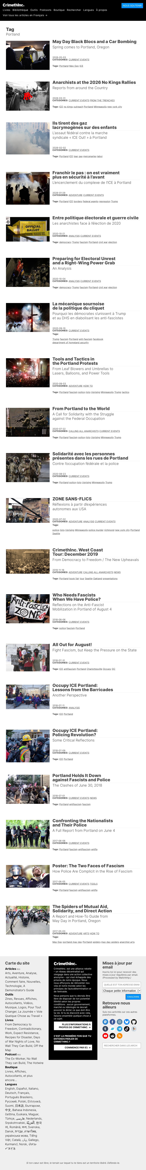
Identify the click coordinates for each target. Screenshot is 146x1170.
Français (23, 1093)
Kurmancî (11, 1144)
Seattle (56, 533)
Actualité (11, 977)
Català (16, 1140)
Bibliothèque (20, 10)
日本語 (19, 1105)
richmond (109, 530)
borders (78, 201)
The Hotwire (35, 1063)
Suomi (9, 1105)
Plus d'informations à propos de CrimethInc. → (75, 1026)
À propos (101, 10)
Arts (86, 933)
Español (21, 1088)
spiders (97, 942)
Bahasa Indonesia (24, 1110)
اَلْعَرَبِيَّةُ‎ (31, 1123)
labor (100, 156)
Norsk (23, 1144)
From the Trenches (102, 100)
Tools (94, 883)
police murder (96, 530)
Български (32, 1105)
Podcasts (45, 10)
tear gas (78, 156)
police (81, 392)
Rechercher (74, 10)
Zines (8, 998)
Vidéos (28, 1003)
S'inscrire (133, 997)
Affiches (31, 998)
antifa (94, 849)
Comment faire (15, 981)
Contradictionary (30, 1028)
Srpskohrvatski (15, 1123)
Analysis (74, 235)
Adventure (76, 195)
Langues (88, 10)
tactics (125, 392)
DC (113, 668)
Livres (6, 10)
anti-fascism (85, 339)
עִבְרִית (19, 1131)
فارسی (20, 1118)
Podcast (11, 1054)
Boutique (59, 10)
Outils (34, 10)
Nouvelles (33, 981)
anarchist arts (127, 942)
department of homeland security (70, 342)
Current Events (79, 59)
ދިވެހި (24, 1140)
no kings (68, 106)
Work (8, 1033)
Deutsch (10, 1093)
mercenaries (89, 156)
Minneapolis (100, 106)
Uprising (95, 392)
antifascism (70, 668)
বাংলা (24, 1127)
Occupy (107, 668)
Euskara (21, 1114)
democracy (65, 242)
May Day (74, 65)
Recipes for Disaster (18, 1037)
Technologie (13, 986)
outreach (78, 106)
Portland (64, 65)
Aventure (18, 973)
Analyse (31, 973)
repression (104, 201)
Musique (11, 1007)
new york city (114, 106)
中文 (8, 1110)
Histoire (24, 977)
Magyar (33, 1114)
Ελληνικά (34, 1101)
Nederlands (33, 1118)
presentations (110, 578)
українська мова (16, 1135)
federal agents (90, 201)
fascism (84, 242)
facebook (98, 339)
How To (88, 385)
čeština (10, 1114)
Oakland (97, 578)
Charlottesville (94, 668)
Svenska (33, 1127)
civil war (103, 242)
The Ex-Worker (15, 1058)
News (117, 572)
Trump (114, 201)
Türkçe (9, 1118)
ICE (81, 65)
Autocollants (13, 1003)
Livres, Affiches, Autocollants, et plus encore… (19, 1076)
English (10, 1088)
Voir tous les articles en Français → (25, 15)
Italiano (33, 1088)
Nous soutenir (132, 5)
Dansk (9, 1131)
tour (82, 578)
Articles (10, 969)
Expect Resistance (26, 1033)
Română (15, 1127)
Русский (11, 1101)
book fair (74, 578)
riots (88, 392)
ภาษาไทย (30, 1131)
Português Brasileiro (18, 1097)
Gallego (33, 1140)
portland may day (72, 942)
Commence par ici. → (78, 1047)
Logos (22, 1007)
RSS (18, 969)
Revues (19, 998)
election (112, 242)
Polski (22, 1101)
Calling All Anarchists (84, 431)
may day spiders (110, 942)
